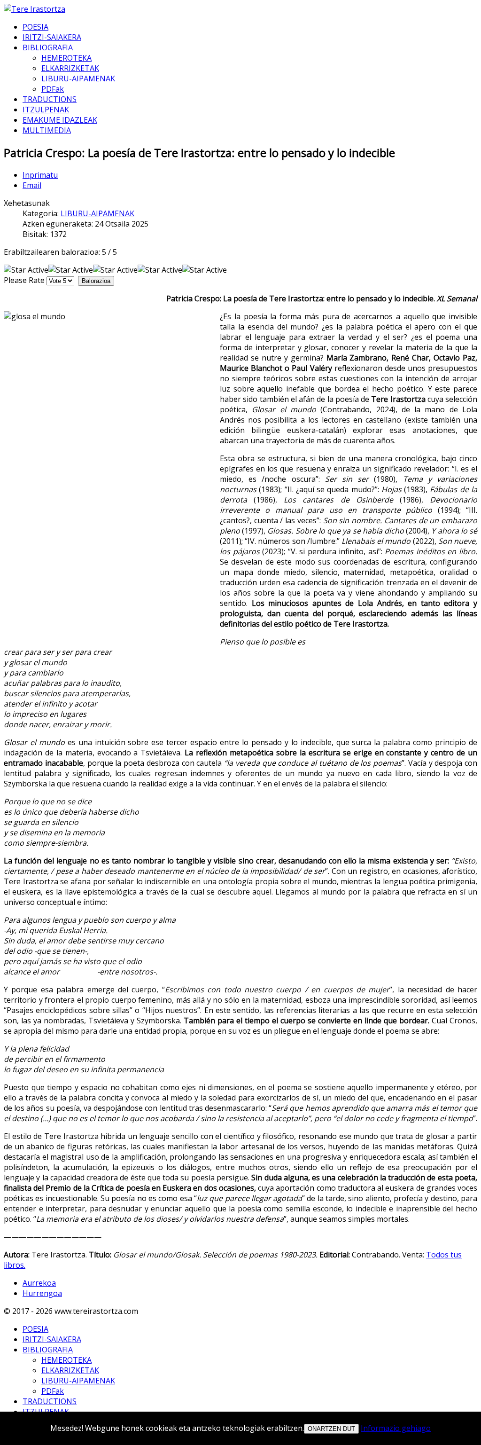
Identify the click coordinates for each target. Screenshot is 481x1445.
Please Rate (24, 280)
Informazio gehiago (396, 1428)
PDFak (52, 89)
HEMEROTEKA (66, 58)
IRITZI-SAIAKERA (52, 37)
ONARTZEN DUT (331, 1428)
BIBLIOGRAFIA (48, 47)
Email (32, 185)
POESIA (35, 27)
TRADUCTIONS (50, 99)
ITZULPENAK (46, 109)
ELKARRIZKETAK (70, 68)
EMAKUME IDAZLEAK (60, 120)
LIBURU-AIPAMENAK (78, 78)
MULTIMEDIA (47, 130)
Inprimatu (40, 175)
